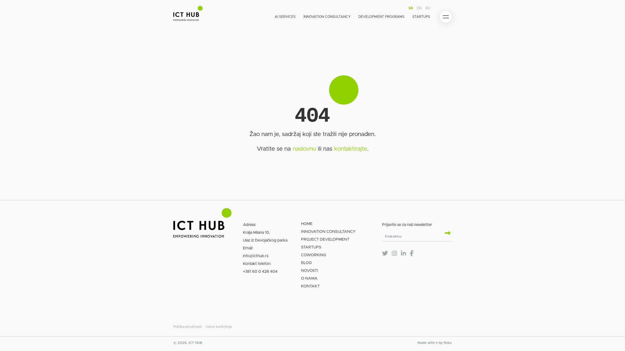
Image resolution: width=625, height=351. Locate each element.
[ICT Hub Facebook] (412, 253)
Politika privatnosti (187, 327)
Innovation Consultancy (327, 17)
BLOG (306, 263)
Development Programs (381, 17)
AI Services (285, 17)
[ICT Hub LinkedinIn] (403, 253)
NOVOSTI (309, 271)
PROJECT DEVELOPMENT (325, 239)
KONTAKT (310, 286)
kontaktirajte (350, 149)
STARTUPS (311, 247)
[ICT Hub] (188, 14)
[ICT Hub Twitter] (385, 253)
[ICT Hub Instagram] (394, 253)
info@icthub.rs (255, 256)
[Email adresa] (446, 233)
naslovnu (304, 149)
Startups (421, 17)
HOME (306, 224)
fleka (448, 343)
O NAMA (309, 278)
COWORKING (313, 255)
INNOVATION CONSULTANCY (328, 232)
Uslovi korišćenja (219, 327)
